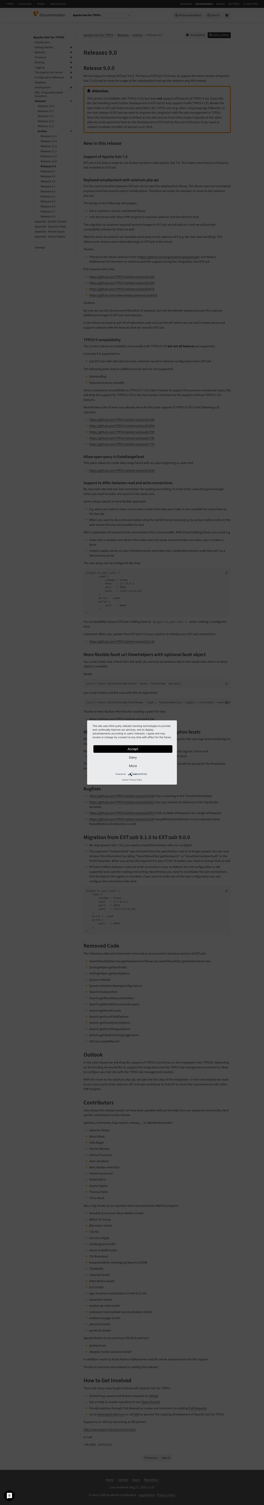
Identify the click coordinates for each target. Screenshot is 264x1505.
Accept (133, 749)
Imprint (125, 780)
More (133, 766)
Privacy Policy (136, 780)
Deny (133, 757)
